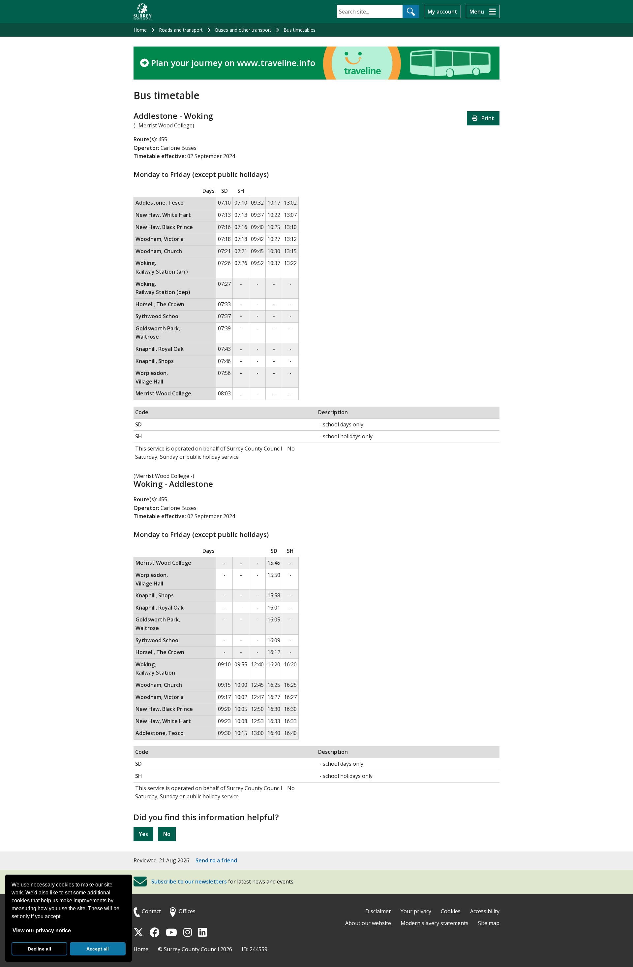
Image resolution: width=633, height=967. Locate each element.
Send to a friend (216, 860)
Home (140, 30)
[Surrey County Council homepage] (143, 11)
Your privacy (416, 911)
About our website (368, 923)
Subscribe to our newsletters (189, 881)
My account (442, 11)
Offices (187, 911)
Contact (151, 911)
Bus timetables (300, 30)
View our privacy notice (42, 930)
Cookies (451, 911)
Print (485, 118)
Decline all (39, 948)
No (166, 834)
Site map (488, 923)
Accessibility (484, 911)
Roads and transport (181, 30)
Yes (143, 834)
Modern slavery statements (434, 923)
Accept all (97, 948)
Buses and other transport (243, 30)
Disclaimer (378, 911)
